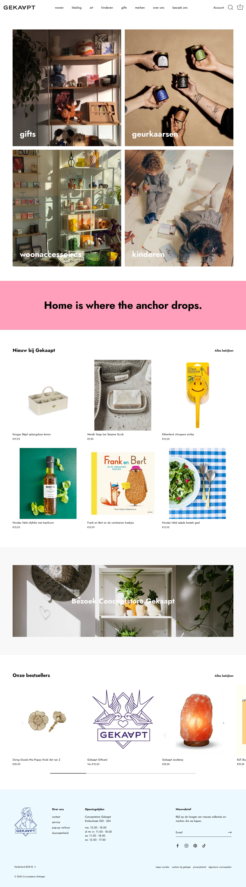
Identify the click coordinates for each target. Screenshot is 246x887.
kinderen (107, 7)
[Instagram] (186, 845)
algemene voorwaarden (220, 867)
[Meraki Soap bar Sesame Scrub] (122, 395)
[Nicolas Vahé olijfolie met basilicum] (48, 483)
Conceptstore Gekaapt (34, 876)
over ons (158, 7)
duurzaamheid (60, 833)
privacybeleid (199, 867)
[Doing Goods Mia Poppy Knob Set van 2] (48, 720)
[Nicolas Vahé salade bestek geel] (197, 483)
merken (140, 7)
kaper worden (162, 867)
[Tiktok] (204, 845)
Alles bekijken (224, 351)
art (91, 7)
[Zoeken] (230, 7)
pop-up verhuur (61, 828)
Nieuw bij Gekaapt (34, 350)
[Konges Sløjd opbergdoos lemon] (48, 395)
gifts (124, 7)
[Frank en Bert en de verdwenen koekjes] (122, 483)
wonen (59, 7)
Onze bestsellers (31, 675)
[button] (22, 723)
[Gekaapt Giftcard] (122, 720)
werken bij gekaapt (181, 867)
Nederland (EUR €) (23, 866)
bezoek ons (180, 7)
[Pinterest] (195, 845)
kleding (77, 7)
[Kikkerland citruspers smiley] (197, 395)
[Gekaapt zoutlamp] (197, 720)
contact (56, 817)
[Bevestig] (230, 832)
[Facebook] (177, 845)
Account (218, 8)
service (56, 822)
